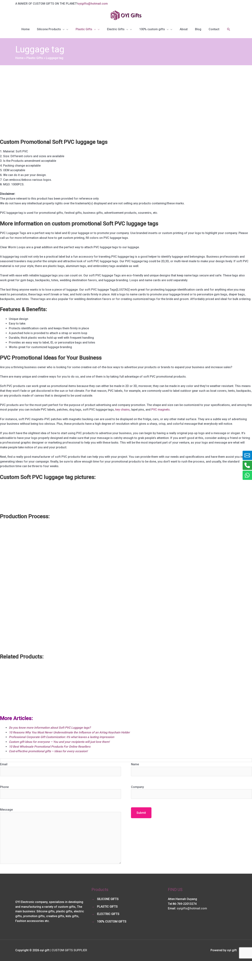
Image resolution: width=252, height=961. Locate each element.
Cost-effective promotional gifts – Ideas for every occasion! (48, 751)
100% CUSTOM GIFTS (111, 921)
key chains (122, 409)
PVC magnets (160, 409)
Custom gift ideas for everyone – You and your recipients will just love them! (59, 742)
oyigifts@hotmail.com (92, 3)
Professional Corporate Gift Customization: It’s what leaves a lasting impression (61, 737)
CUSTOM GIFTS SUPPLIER (69, 950)
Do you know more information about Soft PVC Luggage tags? (50, 727)
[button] (229, 29)
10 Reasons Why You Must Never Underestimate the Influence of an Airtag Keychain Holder (69, 732)
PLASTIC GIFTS (107, 906)
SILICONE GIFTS (108, 899)
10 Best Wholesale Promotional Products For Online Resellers (49, 746)
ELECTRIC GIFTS (108, 914)
